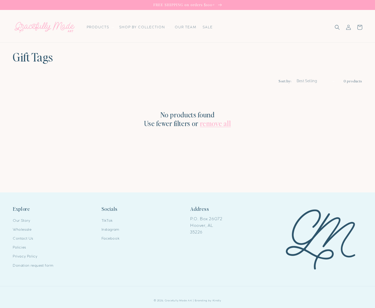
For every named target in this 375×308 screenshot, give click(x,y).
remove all (215, 123)
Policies (19, 247)
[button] (100, 27)
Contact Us (23, 238)
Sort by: (285, 81)
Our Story (21, 220)
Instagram (110, 229)
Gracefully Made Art (178, 300)
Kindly (216, 300)
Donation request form (33, 265)
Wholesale (22, 229)
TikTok (107, 220)
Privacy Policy (25, 256)
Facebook (111, 238)
